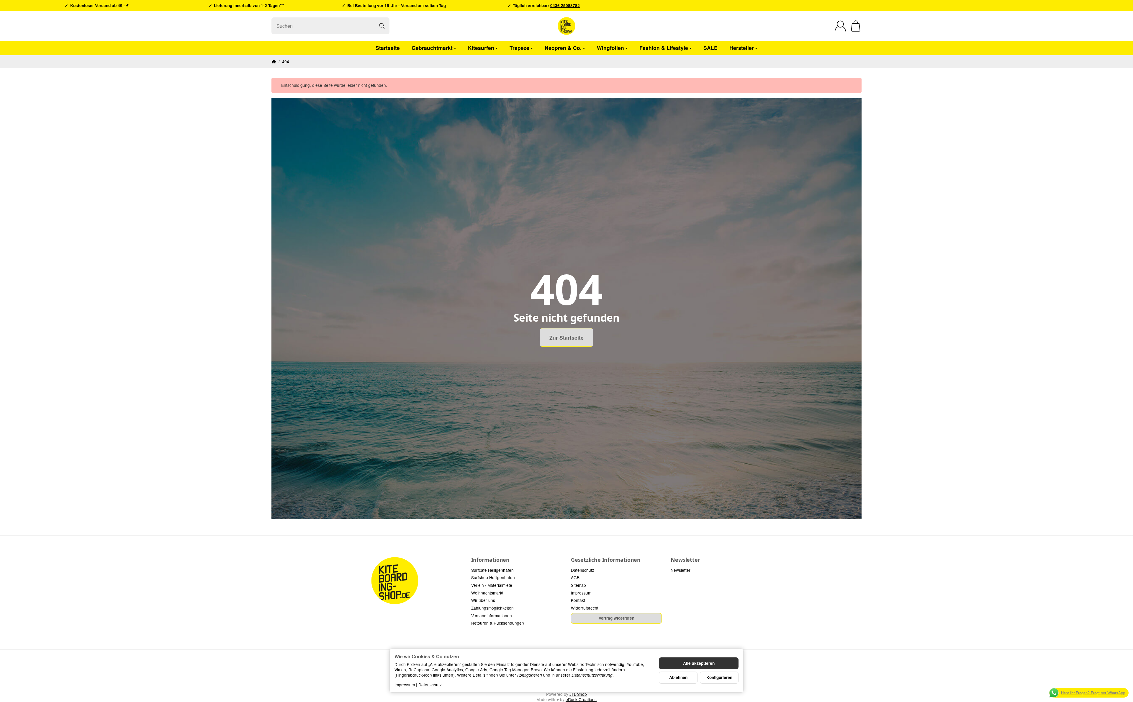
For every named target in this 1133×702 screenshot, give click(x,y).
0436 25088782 (565, 5)
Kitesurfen (481, 47)
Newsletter (685, 560)
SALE (710, 47)
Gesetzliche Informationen (606, 560)
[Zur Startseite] (566, 26)
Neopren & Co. (563, 47)
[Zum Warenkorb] (856, 26)
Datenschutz (430, 685)
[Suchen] (381, 25)
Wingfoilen (610, 47)
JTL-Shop (578, 694)
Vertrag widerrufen (616, 618)
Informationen (490, 560)
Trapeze (519, 47)
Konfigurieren (719, 677)
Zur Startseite (566, 337)
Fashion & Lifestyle (663, 47)
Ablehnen (678, 677)
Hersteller (741, 47)
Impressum (404, 685)
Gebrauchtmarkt (432, 47)
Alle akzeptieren (699, 663)
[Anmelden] (840, 26)
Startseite (388, 47)
